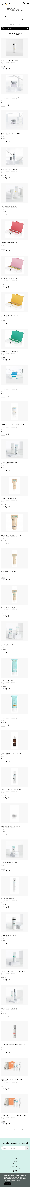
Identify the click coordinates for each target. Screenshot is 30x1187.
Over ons (15, 1161)
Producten (8, 17)
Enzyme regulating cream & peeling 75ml (14, 971)
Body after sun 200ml (8, 680)
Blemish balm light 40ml (8, 608)
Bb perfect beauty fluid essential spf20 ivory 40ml (13, 425)
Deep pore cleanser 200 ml (9, 935)
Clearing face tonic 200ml (9, 899)
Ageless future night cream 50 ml (11, 133)
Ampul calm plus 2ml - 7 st (9, 279)
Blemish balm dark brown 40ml (11, 535)
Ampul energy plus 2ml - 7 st (10, 315)
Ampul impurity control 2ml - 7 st (11, 351)
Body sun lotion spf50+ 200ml (10, 717)
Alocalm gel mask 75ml (8, 206)
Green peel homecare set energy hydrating (11, 1080)
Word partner (15, 1163)
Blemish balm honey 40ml (9, 571)
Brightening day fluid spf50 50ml (11, 789)
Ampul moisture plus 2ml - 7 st (10, 388)
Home (2, 17)
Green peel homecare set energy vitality (14, 1115)
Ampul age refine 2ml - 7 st (9, 242)
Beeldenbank (15, 1166)
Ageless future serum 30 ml (10, 169)
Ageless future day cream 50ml (11, 97)
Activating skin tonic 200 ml (9, 60)
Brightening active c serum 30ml (11, 753)
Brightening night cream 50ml (10, 826)
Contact (15, 1164)
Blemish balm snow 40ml (8, 644)
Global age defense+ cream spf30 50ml (13, 1044)
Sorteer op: (14, 22)
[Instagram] (16, 1171)
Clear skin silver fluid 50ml (9, 862)
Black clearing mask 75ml (9, 462)
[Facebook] (13, 1171)
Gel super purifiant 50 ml (9, 1008)
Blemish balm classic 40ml (9, 498)
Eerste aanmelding (15, 1168)
